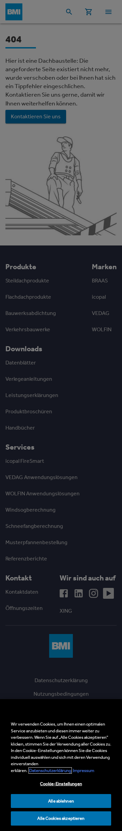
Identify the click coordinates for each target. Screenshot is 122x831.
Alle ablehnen (61, 801)
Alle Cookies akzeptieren (60, 818)
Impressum (83, 770)
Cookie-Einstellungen (61, 783)
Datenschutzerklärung (50, 770)
